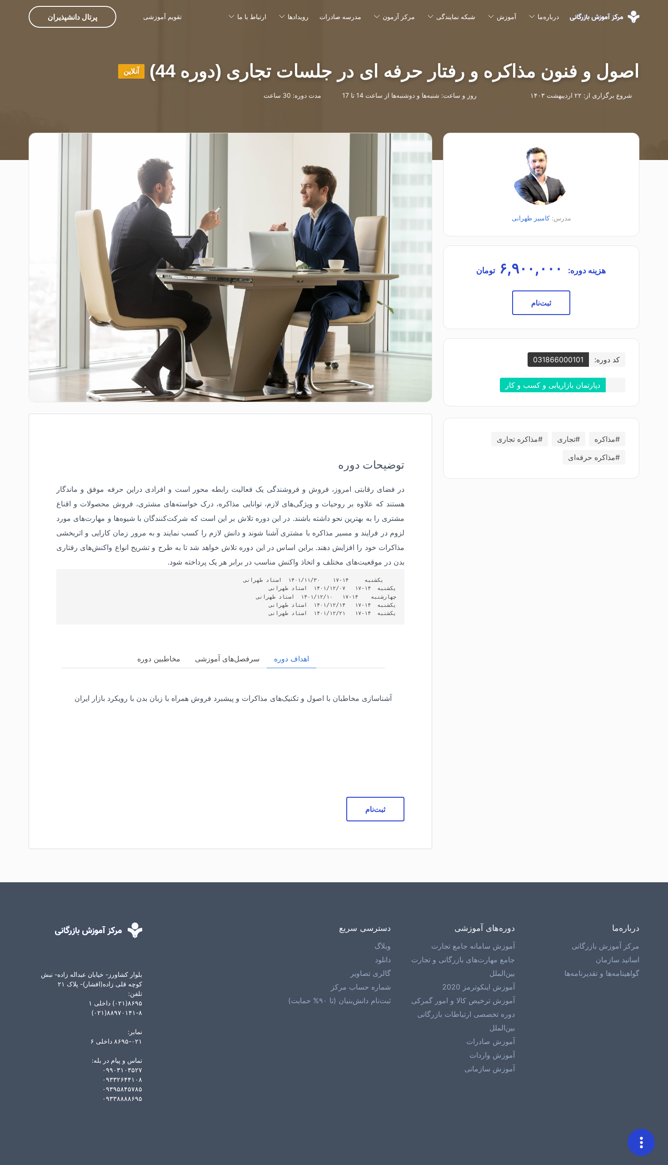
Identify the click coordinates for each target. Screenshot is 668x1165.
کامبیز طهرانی (531, 218)
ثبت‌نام (541, 302)
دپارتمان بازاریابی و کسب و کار (552, 385)
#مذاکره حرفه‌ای (594, 457)
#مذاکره (607, 439)
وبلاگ (382, 945)
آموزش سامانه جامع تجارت (473, 945)
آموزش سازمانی (489, 1068)
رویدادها (298, 16)
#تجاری (568, 439)
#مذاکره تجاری (520, 439)
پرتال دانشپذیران (72, 16)
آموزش (506, 16)
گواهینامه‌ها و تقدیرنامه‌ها (601, 973)
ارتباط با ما (251, 16)
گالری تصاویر (370, 973)
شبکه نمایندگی (455, 16)
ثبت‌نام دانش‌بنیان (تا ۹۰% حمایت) (339, 1000)
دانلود (383, 959)
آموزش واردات (492, 1055)
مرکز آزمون (399, 16)
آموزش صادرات (490, 1041)
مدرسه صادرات (340, 16)
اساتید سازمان (617, 959)
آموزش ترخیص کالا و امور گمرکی (463, 1000)
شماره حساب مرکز (361, 986)
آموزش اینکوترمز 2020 (478, 986)
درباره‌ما (548, 16)
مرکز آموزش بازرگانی (605, 945)
